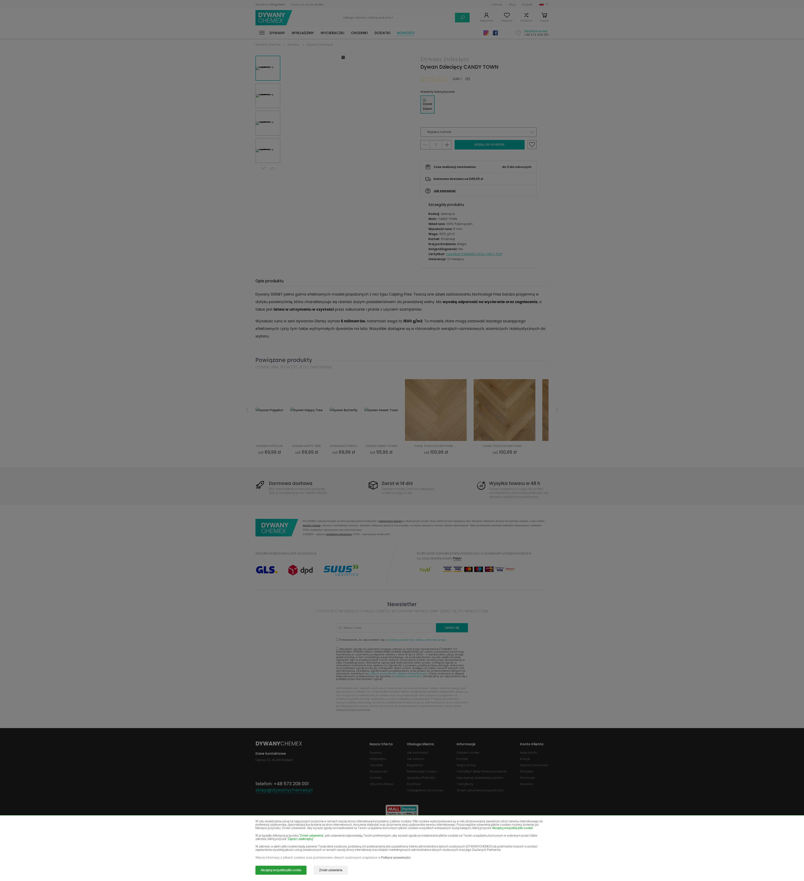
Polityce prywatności (396, 857)
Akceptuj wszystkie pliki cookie (281, 870)
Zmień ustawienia (330, 870)
